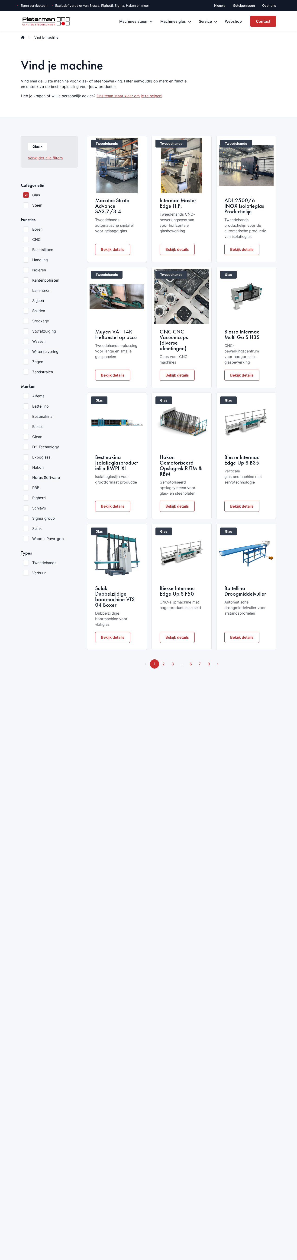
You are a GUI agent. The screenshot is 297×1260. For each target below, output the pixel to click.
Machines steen (133, 21)
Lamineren (41, 290)
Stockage (40, 321)
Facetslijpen (42, 249)
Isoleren (39, 270)
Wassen (38, 341)
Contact (263, 21)
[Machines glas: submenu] (189, 21)
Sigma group (43, 518)
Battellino (40, 406)
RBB (35, 487)
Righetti (39, 497)
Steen (37, 205)
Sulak (37, 528)
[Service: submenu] (215, 21)
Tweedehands (44, 562)
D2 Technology (45, 446)
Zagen (37, 361)
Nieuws (220, 5)
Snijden (38, 310)
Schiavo (39, 508)
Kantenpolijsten (45, 280)
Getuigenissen (244, 5)
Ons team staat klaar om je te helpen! (129, 95)
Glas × (37, 146)
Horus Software (46, 477)
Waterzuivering (45, 351)
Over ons (269, 5)
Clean (37, 436)
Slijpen (38, 300)
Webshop (233, 21)
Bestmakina (42, 416)
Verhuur (39, 572)
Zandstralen (42, 371)
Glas (36, 195)
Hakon (38, 467)
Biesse (37, 426)
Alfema (38, 396)
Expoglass (41, 457)
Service (205, 21)
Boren (37, 229)
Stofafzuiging (44, 331)
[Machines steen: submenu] (151, 21)
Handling (40, 259)
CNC (36, 239)
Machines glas (173, 21)
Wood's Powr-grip (48, 538)
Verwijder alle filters (45, 157)
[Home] (23, 37)
